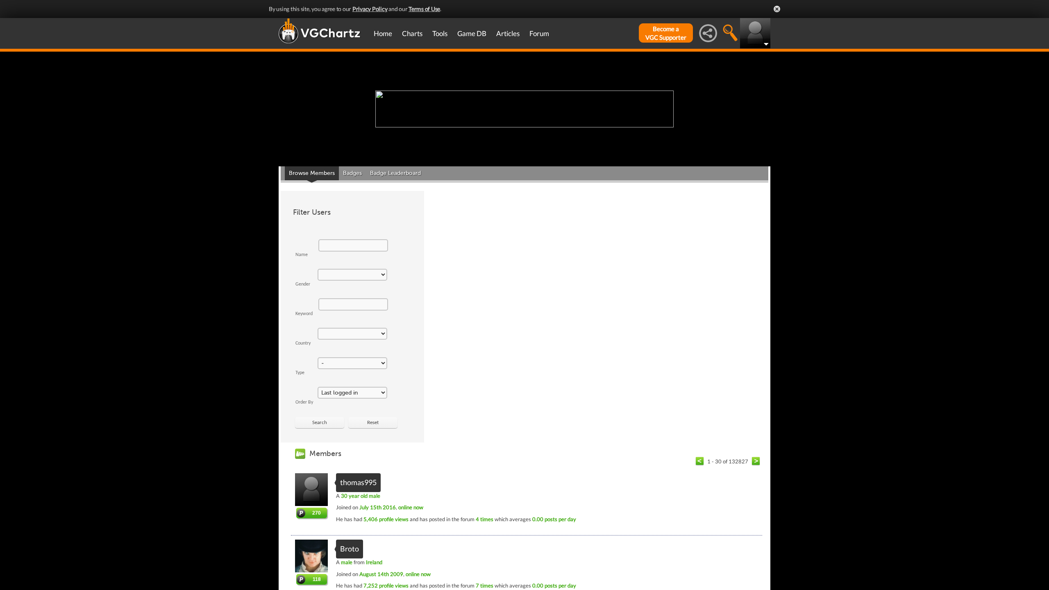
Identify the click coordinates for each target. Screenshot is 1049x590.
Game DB (471, 33)
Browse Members (312, 173)
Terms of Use (424, 8)
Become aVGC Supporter (665, 33)
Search (319, 422)
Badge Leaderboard (395, 173)
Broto (349, 548)
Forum (539, 33)
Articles (508, 33)
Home (383, 33)
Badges (352, 173)
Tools (439, 33)
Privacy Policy (370, 8)
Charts (412, 33)
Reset (373, 422)
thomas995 (358, 482)
